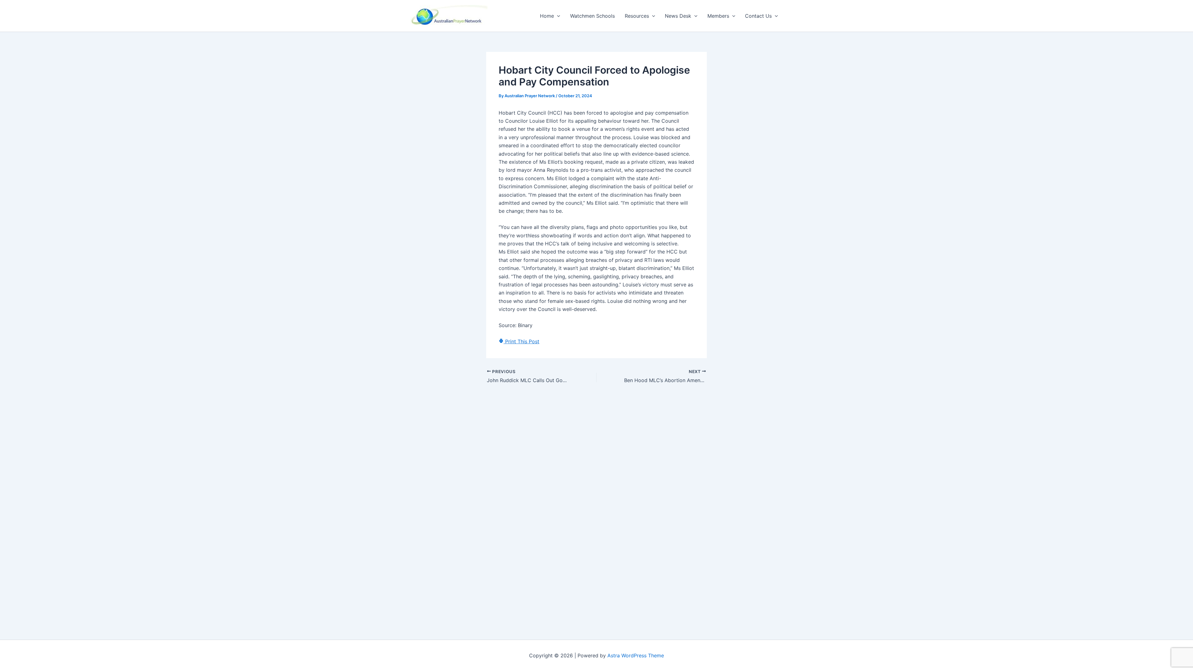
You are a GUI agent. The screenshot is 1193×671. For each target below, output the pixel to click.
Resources (637, 16)
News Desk (678, 16)
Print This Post (521, 341)
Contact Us (758, 16)
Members (718, 16)
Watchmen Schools (592, 16)
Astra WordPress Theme (635, 655)
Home (547, 16)
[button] (557, 15)
